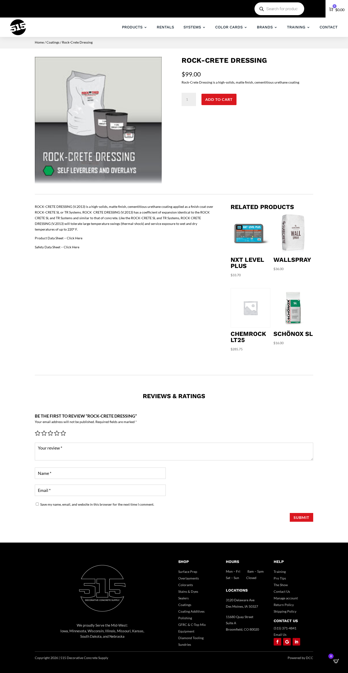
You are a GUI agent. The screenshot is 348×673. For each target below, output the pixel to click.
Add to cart (219, 99)
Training (280, 572)
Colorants (185, 585)
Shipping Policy (285, 611)
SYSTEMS (192, 27)
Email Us (280, 635)
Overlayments (188, 578)
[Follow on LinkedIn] (296, 642)
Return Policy (284, 605)
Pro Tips (280, 578)
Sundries (184, 644)
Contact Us (282, 591)
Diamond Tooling (191, 638)
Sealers (183, 598)
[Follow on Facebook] (277, 642)
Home (39, 42)
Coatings (52, 42)
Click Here (74, 238)
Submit (301, 517)
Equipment (186, 631)
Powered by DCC (300, 658)
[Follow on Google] (287, 642)
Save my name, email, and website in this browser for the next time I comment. (97, 504)
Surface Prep (187, 572)
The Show (281, 585)
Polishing (185, 618)
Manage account (286, 598)
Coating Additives (191, 611)
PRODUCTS (132, 27)
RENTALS (165, 27)
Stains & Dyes (188, 591)
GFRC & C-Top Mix (192, 625)
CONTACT (329, 27)
